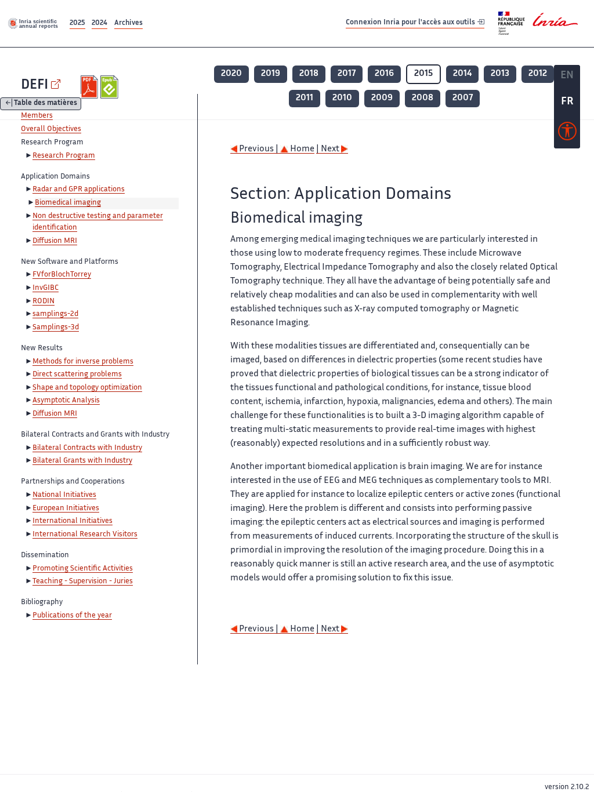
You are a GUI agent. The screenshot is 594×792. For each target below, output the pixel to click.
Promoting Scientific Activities (82, 568)
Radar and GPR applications (78, 189)
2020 (231, 74)
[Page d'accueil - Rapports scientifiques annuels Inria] (33, 23)
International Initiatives (72, 521)
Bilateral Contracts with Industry (87, 448)
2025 (77, 23)
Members (37, 115)
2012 (537, 74)
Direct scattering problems (77, 374)
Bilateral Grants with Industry (82, 460)
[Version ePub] (110, 87)
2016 (384, 74)
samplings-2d (55, 314)
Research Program (63, 155)
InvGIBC (45, 288)
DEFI (34, 85)
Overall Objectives (51, 129)
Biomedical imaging (68, 202)
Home (301, 149)
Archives (128, 23)
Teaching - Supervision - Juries (82, 581)
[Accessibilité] (567, 133)
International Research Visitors (84, 534)
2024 (99, 23)
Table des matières (45, 104)
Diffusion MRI (54, 241)
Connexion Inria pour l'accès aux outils (411, 23)
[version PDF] (91, 87)
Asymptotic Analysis (66, 400)
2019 (270, 74)
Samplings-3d (55, 327)
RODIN (43, 301)
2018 (308, 74)
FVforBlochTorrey (61, 274)
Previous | (258, 149)
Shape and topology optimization (87, 387)
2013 (500, 74)
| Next (328, 149)
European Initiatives (65, 508)
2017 (347, 74)
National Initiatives (64, 495)
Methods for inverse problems (82, 361)
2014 (462, 74)
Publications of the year (72, 615)
